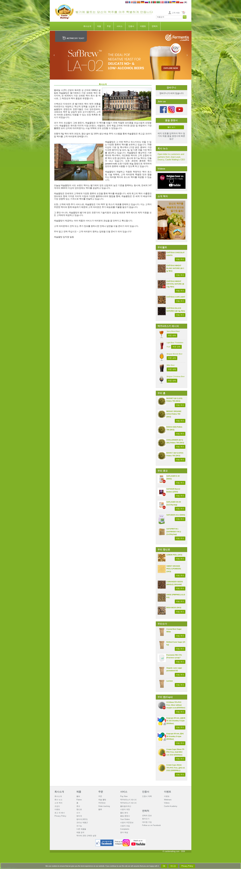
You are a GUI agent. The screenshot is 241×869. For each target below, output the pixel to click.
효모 (78, 806)
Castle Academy (170, 806)
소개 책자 (58, 803)
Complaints (124, 829)
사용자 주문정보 (126, 822)
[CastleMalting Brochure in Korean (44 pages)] (171, 202)
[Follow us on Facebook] (163, 107)
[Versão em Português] (154, 2)
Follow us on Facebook (151, 825)
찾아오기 (145, 819)
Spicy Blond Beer (173, 331)
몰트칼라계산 (125, 806)
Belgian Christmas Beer (176, 376)
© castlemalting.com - (174, 851)
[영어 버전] (185, 2)
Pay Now (123, 796)
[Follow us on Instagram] (171, 107)
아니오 (173, 866)
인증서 (131, 26)
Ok (164, 866)
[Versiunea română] (170, 2)
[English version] (127, 2)
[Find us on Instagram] (122, 840)
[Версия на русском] (146, 2)
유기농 (79, 826)
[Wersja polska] (181, 2)
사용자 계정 (125, 809)
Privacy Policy (60, 816)
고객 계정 (176, 13)
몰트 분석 (124, 813)
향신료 (79, 809)
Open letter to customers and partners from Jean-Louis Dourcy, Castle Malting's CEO (171, 157)
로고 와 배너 (60, 813)
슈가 (78, 813)
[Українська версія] (173, 2)
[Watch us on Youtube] (138, 840)
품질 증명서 (125, 816)
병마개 (79, 816)
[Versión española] (138, 2)
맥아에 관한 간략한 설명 (86, 836)
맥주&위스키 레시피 (128, 800)
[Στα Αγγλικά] (166, 2)
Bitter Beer (171, 365)
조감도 (57, 806)
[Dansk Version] (162, 2)
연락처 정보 (147, 815)
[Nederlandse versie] (134, 2)
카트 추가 (180, 259)
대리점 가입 (147, 822)
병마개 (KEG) (81, 819)
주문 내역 (172, 335)
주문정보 (102, 803)
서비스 (119, 26)
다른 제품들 (81, 829)
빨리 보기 (171, 127)
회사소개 (87, 26)
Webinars (168, 800)
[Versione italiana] (150, 2)
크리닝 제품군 (82, 822)
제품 (99, 26)
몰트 (78, 796)
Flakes (79, 800)
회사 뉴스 (58, 800)
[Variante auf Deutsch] (142, 2)
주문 (109, 26)
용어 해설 (124, 832)
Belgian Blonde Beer (174, 354)
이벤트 (143, 26)
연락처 (155, 26)
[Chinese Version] (177, 2)
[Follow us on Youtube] (179, 107)
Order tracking (104, 806)
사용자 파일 (125, 826)
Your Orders (125, 819)
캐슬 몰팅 (102, 800)
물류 (100, 809)
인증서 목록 (147, 796)
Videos (167, 803)
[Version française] (130, 2)
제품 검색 (80, 832)
